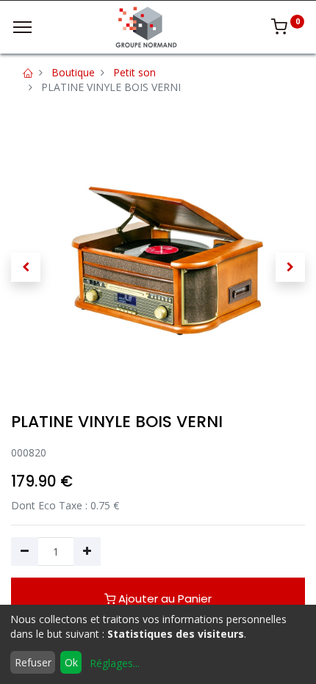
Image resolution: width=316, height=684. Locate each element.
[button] (25, 267)
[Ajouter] (87, 552)
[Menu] (22, 27)
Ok (71, 662)
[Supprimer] (24, 552)
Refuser (33, 662)
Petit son (134, 72)
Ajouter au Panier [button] (163, 598)
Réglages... (115, 663)
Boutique (73, 72)
